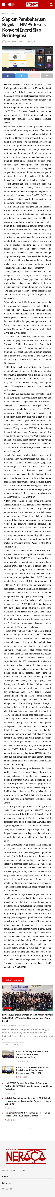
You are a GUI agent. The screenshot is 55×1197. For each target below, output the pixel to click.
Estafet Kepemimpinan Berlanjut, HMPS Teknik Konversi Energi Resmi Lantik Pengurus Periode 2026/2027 (28, 1101)
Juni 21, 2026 (24, 1025)
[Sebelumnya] (25, 1128)
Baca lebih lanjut (13, 1045)
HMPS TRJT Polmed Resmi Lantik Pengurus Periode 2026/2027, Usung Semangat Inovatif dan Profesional (29, 1086)
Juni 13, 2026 (11, 1120)
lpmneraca (16, 41)
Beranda (5, 13)
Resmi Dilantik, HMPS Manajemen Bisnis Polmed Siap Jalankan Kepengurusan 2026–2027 (32, 1070)
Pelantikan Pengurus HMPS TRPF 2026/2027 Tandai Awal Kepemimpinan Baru (32, 1054)
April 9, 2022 (32, 41)
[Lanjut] (30, 1128)
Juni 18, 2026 (22, 1061)
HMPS (14, 13)
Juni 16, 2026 (22, 1077)
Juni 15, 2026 (11, 1108)
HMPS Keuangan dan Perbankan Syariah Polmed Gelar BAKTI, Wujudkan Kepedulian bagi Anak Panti (27, 1018)
